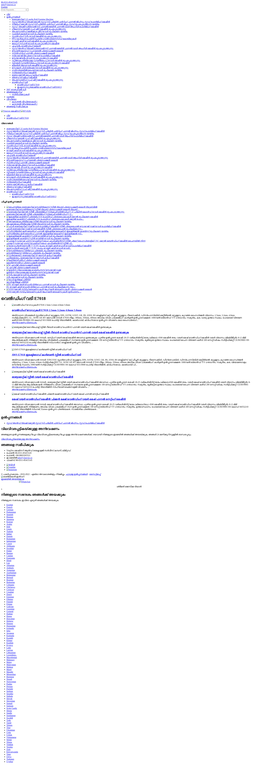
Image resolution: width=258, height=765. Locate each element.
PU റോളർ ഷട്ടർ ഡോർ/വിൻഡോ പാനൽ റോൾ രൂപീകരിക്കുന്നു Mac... (41, 287)
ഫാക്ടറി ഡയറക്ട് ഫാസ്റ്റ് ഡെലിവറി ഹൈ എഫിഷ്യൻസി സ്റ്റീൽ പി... (39, 243)
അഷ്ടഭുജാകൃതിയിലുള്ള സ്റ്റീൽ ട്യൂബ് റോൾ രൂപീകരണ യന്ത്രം (37, 224)
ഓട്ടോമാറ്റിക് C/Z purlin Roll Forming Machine (32, 19)
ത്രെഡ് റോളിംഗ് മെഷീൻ (24, 77)
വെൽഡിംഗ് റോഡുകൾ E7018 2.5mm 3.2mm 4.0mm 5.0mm (47, 310)
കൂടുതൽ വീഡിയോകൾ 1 (24, 102)
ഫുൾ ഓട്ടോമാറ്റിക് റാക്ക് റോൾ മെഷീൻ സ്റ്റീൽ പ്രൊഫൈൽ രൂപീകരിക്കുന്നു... (44, 229)
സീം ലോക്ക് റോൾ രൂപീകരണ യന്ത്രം (25, 277)
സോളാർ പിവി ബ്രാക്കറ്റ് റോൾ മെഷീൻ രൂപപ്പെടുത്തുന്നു (40, 68)
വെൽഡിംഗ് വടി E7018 (28, 85)
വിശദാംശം (31, 322)
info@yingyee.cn (25, 458)
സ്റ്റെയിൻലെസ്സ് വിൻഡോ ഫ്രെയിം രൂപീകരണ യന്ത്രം (33, 253)
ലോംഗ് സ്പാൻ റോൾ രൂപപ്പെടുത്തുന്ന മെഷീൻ (35, 43)
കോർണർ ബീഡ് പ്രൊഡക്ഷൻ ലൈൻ (25, 263)
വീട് (8, 14)
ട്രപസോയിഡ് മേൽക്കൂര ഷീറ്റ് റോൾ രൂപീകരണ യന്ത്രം (40, 31)
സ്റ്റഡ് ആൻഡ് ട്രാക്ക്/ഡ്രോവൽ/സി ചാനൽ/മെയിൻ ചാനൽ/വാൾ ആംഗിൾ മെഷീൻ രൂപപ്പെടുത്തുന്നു (62, 48)
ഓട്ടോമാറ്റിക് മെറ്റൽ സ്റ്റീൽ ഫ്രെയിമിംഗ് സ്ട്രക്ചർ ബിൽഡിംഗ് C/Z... (39, 214)
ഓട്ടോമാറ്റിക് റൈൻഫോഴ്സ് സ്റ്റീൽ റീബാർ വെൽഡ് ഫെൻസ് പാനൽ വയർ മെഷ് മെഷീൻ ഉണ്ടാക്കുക (70, 332)
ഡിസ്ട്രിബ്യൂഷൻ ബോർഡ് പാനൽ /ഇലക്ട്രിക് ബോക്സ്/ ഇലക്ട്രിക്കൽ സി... (44, 233)
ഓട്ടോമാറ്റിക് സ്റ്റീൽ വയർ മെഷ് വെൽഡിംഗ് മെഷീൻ (42, 377)
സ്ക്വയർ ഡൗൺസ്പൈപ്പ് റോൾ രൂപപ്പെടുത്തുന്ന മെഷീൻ (40, 63)
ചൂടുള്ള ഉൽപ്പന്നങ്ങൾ (77, 474)
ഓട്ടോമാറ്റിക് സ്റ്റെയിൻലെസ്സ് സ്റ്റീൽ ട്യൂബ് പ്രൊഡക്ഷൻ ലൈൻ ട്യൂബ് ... (42, 209)
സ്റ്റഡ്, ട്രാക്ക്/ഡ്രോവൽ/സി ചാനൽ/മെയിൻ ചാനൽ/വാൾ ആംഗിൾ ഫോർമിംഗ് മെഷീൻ (55, 26)
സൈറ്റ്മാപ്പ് (95, 474)
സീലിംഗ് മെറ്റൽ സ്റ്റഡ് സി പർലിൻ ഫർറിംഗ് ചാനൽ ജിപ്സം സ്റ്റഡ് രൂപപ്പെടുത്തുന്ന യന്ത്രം (55, 24)
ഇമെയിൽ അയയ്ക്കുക (12, 479)
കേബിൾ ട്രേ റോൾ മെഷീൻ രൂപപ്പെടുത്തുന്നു (34, 65)
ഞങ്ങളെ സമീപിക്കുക (17, 106)
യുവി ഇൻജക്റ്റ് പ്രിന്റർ (17, 282)
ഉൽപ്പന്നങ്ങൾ (13, 17)
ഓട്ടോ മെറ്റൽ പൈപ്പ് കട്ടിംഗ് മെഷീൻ (30, 75)
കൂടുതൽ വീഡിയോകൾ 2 (24, 104)
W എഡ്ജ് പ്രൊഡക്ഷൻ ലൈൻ (22, 267)
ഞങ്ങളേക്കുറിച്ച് (14, 92)
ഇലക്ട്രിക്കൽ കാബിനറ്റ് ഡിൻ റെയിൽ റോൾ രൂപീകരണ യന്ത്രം (37, 238)
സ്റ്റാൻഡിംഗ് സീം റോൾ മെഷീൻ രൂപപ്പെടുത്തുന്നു (36, 36)
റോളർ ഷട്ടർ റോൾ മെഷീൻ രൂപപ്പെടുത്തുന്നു (34, 41)
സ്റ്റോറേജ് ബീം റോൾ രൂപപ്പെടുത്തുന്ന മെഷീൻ (35, 58)
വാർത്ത (10, 97)
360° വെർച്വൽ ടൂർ (16, 89)
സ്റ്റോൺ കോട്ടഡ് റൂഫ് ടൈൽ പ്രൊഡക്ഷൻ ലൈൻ (37, 51)
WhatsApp (25, 482)
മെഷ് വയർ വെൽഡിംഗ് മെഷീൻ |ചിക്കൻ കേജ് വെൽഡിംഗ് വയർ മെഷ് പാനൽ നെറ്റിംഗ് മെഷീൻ (69, 399)
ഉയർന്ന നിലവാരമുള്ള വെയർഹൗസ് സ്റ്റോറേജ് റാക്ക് (32, 272)
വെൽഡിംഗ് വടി (20, 82)
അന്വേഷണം (19, 322)
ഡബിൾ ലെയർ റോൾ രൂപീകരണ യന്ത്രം (32, 34)
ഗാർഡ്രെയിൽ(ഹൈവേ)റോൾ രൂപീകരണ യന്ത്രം (37, 70)
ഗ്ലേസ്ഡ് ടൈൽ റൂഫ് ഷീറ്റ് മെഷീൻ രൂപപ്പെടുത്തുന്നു (39, 29)
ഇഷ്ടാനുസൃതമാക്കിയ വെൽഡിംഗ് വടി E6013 (39, 87)
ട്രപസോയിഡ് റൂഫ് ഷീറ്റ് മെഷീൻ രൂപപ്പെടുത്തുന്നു (37, 80)
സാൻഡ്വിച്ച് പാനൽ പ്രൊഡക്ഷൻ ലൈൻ (33, 53)
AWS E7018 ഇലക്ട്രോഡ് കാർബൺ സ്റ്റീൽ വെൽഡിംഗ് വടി (46, 354)
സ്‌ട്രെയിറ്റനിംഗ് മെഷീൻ (24, 72)
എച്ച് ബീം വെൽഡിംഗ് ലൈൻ (26, 46)
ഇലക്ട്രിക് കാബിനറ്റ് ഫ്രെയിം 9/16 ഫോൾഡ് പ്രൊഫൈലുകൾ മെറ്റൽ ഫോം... (45, 219)
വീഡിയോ (11, 99)
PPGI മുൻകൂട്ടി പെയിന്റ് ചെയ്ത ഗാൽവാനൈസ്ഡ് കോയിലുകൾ (44, 39)
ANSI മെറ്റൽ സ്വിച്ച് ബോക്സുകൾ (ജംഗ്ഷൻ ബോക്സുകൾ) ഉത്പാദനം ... (43, 292)
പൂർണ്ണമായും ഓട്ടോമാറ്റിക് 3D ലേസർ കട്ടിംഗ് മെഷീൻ (32, 258)
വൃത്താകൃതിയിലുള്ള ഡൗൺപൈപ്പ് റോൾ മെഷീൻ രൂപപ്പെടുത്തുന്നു (46, 60)
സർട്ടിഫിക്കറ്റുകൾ (20, 94)
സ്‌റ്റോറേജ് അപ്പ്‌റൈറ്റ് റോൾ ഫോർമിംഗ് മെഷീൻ (36, 55)
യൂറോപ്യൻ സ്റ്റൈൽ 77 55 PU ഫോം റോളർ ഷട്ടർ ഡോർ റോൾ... (38, 248)
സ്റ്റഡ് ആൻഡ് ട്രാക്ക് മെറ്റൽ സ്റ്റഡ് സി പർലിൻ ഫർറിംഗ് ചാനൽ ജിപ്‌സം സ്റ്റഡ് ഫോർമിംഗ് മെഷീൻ (61, 22)
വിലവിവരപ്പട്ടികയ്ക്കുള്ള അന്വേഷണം (20, 439)
